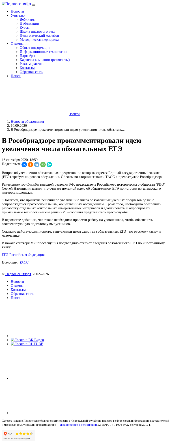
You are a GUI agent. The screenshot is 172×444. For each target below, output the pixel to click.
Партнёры (27, 56)
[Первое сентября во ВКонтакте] (44, 336)
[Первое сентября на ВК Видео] (27, 340)
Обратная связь (31, 72)
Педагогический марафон (39, 35)
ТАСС (23, 262)
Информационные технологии (43, 52)
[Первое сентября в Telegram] (44, 378)
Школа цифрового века (37, 31)
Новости (17, 11)
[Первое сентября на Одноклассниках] (44, 413)
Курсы (25, 27)
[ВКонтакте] (24, 164)
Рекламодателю (31, 64)
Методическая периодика (39, 39)
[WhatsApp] (43, 164)
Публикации (29, 23)
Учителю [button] (18, 15)
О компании (20, 285)
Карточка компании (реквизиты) (45, 60)
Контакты (27, 68)
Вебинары (27, 19)
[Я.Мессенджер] (49, 164)
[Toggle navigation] (33, 5)
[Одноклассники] (30, 164)
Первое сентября (18, 274)
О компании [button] (20, 43)
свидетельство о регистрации (78, 424)
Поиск (16, 76)
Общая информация (35, 47)
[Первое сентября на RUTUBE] (27, 344)
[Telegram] (36, 164)
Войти (74, 114)
